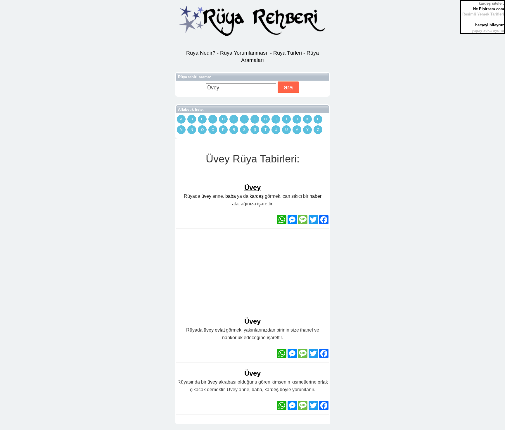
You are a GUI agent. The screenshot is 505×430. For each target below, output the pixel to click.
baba (230, 196)
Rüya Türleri (288, 53)
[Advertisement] (252, 275)
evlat (220, 329)
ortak (323, 381)
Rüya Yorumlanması (243, 53)
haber (315, 196)
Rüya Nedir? (200, 53)
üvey (206, 196)
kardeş (257, 196)
